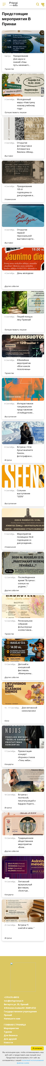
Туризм (8, 1031)
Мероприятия (11, 1028)
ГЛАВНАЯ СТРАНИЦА (15, 1024)
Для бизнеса (11, 1035)
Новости (8, 1042)
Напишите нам (12, 1018)
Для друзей (10, 1039)
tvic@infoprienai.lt (13, 1000)
